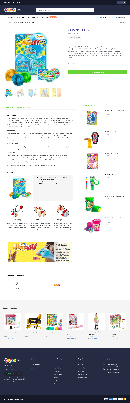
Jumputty (19, 22)
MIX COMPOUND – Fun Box (54, 332)
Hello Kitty (73, 338)
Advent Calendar (59, 374)
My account (121, 17)
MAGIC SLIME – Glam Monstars (114, 131)
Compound (11, 22)
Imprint (80, 365)
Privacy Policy (82, 377)
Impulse (56, 377)
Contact (31, 368)
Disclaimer (81, 371)
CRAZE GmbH (8, 365)
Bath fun (56, 365)
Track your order (108, 17)
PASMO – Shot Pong (31, 332)
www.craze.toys (8, 369)
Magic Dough (57, 371)
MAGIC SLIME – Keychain (112, 175)
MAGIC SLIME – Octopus (112, 153)
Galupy (110, 224)
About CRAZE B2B (34, 365)
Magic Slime (57, 368)
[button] (118, 22)
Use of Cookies (82, 374)
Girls (110, 136)
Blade (55, 384)
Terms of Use (82, 368)
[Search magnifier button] (92, 10)
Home (5, 22)
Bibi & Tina (11, 338)
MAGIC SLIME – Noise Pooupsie (114, 196)
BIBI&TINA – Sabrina (10, 332)
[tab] (9, 107)
